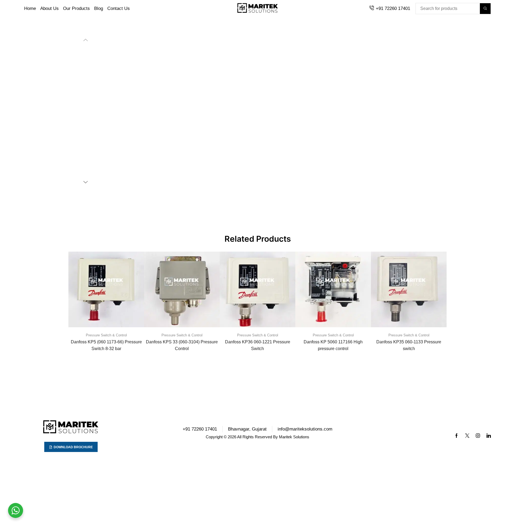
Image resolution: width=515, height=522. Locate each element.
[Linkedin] (489, 431)
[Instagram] (478, 431)
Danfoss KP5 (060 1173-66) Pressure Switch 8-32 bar (257, 341)
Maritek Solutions (294, 432)
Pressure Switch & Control (104, 331)
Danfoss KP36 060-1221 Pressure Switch (411, 341)
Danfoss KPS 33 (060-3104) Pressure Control (334, 341)
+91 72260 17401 (393, 8)
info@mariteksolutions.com (305, 424)
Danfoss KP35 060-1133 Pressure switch (180, 341)
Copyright (214, 432)
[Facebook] (456, 431)
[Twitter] (467, 431)
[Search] (485, 8)
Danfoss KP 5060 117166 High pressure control (104, 341)
